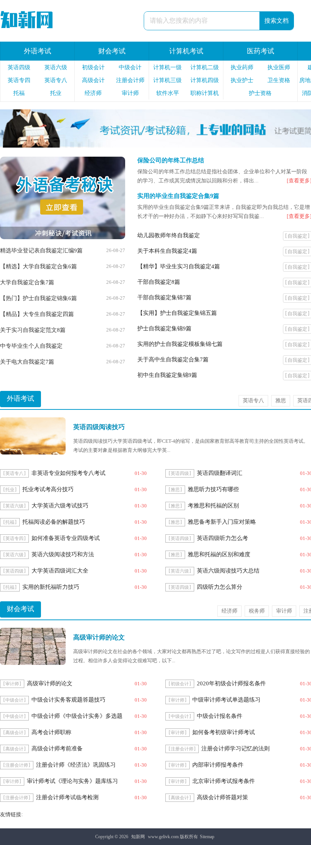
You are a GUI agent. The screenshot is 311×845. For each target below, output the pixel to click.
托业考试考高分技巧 (48, 489)
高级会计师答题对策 (222, 797)
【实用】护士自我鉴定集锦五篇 (177, 313)
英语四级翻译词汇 (219, 473)
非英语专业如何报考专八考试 (68, 473)
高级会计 (93, 80)
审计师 (130, 93)
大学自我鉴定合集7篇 (27, 282)
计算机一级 (167, 67)
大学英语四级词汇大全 (59, 571)
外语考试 (37, 51)
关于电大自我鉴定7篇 (27, 362)
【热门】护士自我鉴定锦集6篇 (38, 298)
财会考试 (112, 51)
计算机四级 (204, 80)
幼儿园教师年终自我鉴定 (168, 235)
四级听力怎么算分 (219, 587)
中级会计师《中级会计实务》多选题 (77, 716)
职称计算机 (204, 93)
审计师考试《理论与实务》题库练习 (72, 781)
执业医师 (278, 67)
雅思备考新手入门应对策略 (222, 522)
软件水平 (167, 93)
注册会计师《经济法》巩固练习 (76, 765)
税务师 (257, 611)
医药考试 (260, 51)
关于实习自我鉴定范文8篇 (33, 330)
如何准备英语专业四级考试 (65, 538)
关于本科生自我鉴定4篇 (167, 251)
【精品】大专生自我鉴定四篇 (37, 314)
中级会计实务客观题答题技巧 (68, 700)
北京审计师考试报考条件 (223, 781)
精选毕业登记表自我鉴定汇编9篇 (41, 250)
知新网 (138, 836)
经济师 (93, 93)
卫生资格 (278, 80)
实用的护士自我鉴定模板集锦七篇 (180, 344)
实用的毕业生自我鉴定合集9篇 (178, 196)
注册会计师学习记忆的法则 (235, 748)
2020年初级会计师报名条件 (231, 683)
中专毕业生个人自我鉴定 (31, 346)
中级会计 (130, 67)
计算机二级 (204, 67)
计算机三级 (167, 80)
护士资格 (260, 93)
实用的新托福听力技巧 (50, 587)
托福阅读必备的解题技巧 (53, 522)
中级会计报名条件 (219, 716)
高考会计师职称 (51, 732)
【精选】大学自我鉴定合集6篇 (38, 266)
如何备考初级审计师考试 (223, 732)
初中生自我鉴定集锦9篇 (167, 375)
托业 (55, 93)
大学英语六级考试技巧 (59, 506)
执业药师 (242, 67)
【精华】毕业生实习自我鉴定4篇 (178, 266)
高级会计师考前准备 (57, 748)
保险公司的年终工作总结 (170, 160)
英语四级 (19, 67)
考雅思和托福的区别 (213, 506)
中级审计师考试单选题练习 (226, 700)
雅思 (280, 400)
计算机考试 (186, 51)
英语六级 (55, 67)
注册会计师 (130, 80)
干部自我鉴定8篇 (158, 282)
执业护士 (242, 80)
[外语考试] (62, 237)
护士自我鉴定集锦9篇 (164, 328)
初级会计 (93, 67)
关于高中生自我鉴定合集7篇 (173, 359)
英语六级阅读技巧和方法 (62, 554)
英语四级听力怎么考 (222, 538)
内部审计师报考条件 (217, 765)
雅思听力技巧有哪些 (213, 489)
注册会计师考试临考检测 (67, 797)
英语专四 (19, 80)
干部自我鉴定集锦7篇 (164, 297)
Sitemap (207, 836)
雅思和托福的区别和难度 (219, 554)
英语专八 (55, 80)
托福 (19, 93)
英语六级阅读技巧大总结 (228, 571)
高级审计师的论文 (49, 683)
